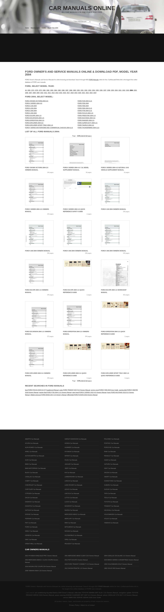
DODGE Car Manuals (32, 514)
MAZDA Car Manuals (71, 510)
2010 (41, 93)
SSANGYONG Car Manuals (113, 481)
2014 (56, 93)
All (26, 90)
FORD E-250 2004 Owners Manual (37, 251)
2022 (87, 93)
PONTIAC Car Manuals (111, 443)
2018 (72, 93)
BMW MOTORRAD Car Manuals (35, 468)
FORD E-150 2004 (31, 106)
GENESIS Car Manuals (32, 535)
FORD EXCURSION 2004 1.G (34, 118)
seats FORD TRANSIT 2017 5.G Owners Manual (74, 390)
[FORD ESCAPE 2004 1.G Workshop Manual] (117, 273)
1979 (40, 90)
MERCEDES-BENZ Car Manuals (75, 514)
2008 (34, 93)
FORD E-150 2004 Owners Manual (113, 209)
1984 (55, 90)
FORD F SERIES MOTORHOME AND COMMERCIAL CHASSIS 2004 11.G (49, 127)
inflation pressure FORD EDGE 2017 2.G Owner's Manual (48, 395)
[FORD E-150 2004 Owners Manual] (117, 192)
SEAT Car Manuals (110, 468)
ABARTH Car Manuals (32, 439)
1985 (59, 90)
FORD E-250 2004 (31, 108)
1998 (108, 90)
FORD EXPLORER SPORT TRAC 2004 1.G (39, 125)
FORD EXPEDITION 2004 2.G (34, 120)
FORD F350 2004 (83, 106)
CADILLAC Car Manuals (32, 477)
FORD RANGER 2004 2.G (86, 120)
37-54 (86, 136)
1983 (51, 90)
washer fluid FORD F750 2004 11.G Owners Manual (55, 392)
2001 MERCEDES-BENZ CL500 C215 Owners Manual (82, 555)
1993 (89, 90)
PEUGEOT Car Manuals (72, 543)
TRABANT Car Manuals (111, 506)
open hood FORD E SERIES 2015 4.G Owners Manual (89, 392)
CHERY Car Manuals (31, 481)
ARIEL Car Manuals (31, 451)
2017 (68, 93)
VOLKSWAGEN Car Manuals (113, 514)
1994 (93, 90)
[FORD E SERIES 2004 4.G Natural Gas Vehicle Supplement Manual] (117, 150)
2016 (64, 93)
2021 (83, 93)
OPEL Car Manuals (71, 539)
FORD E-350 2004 (31, 110)
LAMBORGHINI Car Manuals (74, 477)
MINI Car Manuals (70, 523)
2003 (127, 90)
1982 (47, 90)
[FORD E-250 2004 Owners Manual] (41, 233)
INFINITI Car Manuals (71, 456)
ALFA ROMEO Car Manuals (34, 447)
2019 (75, 93)
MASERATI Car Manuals (72, 506)
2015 (60, 93)
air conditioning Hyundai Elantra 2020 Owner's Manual (54, 592)
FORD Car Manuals (31, 527)
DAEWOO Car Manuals (32, 502)
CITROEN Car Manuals (32, 493)
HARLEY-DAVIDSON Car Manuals (75, 439)
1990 (78, 90)
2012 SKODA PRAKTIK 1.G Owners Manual (78, 568)
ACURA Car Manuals (31, 443)
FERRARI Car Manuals (32, 518)
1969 (28, 90)
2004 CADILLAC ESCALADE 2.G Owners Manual (119, 555)
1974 (32, 90)
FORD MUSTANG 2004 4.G (86, 118)
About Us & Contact (88, 605)
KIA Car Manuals (70, 472)
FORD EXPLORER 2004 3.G (34, 123)
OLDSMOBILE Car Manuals (73, 535)
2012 (49, 93)
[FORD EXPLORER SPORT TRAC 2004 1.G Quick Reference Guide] (117, 356)
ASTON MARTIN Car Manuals (34, 456)
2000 (116, 90)
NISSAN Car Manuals (71, 531)
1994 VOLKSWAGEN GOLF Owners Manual (118, 564)
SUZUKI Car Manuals (111, 489)
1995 (97, 90)
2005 (135, 90)
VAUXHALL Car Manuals (112, 510)
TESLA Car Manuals (110, 497)
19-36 (82, 136)
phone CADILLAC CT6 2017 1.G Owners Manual (120, 595)
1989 (74, 90)
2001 (119, 90)
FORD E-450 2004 (31, 113)
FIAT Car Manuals (30, 523)
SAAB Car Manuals (110, 460)
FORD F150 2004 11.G (85, 101)
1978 (36, 90)
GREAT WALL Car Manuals (33, 543)
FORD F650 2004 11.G (85, 108)
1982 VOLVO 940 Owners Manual (114, 568)
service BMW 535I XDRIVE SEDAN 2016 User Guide (82, 597)
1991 (82, 90)
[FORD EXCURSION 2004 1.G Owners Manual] (41, 314)
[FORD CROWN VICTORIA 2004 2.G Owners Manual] (41, 150)
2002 (123, 90)
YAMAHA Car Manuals (111, 523)
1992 (85, 90)
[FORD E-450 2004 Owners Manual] (117, 233)
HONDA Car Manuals (71, 443)
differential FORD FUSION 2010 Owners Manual (82, 395)
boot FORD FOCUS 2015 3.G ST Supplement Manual (42, 390)
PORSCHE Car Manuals (112, 447)
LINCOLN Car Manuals (72, 493)
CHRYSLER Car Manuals (33, 489)
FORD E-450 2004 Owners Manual (113, 251)
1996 (100, 90)
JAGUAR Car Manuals (72, 464)
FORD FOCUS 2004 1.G (85, 113)
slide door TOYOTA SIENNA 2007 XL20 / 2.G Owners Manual (96, 592)
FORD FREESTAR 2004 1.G (87, 115)
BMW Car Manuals (31, 464)
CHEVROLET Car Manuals (33, 485)
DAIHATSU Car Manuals (33, 506)
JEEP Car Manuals (71, 468)
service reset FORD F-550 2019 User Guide (104, 390)
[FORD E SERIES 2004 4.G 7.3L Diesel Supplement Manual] (79, 150)
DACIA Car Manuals (31, 497)
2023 (91, 93)
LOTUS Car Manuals (71, 497)
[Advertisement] (82, 48)
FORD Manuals (94, 79)
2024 (94, 93)
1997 (104, 90)
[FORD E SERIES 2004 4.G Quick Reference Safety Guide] (79, 192)
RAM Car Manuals (110, 451)
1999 (112, 90)
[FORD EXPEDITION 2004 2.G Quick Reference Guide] (117, 314)
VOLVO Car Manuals (110, 518)
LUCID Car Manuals (71, 502)
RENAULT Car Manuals (111, 456)
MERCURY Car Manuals (72, 518)
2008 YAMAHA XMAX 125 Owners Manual (38, 570)
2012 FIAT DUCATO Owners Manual (76, 560)
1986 (63, 90)
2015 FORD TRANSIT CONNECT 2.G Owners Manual (82, 564)
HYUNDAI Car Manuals (72, 451)
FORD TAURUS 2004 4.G (86, 125)
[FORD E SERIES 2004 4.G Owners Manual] (41, 192)
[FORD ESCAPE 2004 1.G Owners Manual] (41, 273)
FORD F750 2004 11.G (85, 110)
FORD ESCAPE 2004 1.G (33, 115)
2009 (37, 93)
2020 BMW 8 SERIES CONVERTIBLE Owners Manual (121, 560)
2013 (53, 93)
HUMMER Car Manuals (72, 447)
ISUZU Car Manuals (71, 460)
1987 (66, 90)
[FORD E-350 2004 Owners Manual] (79, 233)
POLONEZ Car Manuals (111, 439)
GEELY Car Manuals (31, 531)
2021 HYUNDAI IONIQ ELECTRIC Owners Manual (41, 555)
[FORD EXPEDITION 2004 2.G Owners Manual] (79, 314)
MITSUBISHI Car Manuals (73, 527)
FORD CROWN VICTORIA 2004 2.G (36, 101)
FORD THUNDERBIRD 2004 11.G (88, 127)
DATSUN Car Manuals (32, 510)
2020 (79, 93)
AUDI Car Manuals (31, 460)
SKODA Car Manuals (110, 472)
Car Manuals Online (82, 8)
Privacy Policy (74, 605)
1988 (70, 90)
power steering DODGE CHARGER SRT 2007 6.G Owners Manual (78, 595)
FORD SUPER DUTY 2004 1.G (87, 123)
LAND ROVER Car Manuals (73, 485)
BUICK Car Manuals (31, 472)
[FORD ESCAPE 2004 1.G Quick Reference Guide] (79, 273)
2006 (26, 93)
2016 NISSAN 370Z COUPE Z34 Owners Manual (40, 566)
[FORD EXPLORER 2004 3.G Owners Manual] (41, 356)
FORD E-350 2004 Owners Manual (75, 251)
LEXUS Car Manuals (71, 489)
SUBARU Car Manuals (111, 485)
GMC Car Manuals (31, 539)
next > (90, 136)
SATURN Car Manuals (111, 464)
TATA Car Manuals (110, 493)
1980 (44, 90)
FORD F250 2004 (83, 103)
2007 (30, 93)
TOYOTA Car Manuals (111, 502)
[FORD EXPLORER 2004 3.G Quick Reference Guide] (79, 356)
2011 (45, 93)
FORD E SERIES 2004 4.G (33, 103)
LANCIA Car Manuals (71, 481)
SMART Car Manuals (110, 477)
